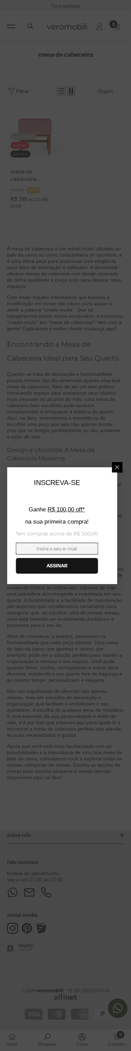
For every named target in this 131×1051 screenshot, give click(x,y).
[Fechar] (117, 467)
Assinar (56, 566)
